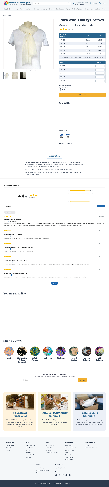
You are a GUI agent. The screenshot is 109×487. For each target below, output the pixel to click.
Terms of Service (56, 483)
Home (4, 15)
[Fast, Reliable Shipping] (89, 402)
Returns (28, 450)
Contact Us (49, 447)
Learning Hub (95, 9)
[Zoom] (28, 44)
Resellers (28, 457)
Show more (54, 283)
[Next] (52, 75)
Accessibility (68, 454)
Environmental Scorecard (52, 452)
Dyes (16, 9)
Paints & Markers (25, 9)
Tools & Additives (77, 9)
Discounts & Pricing (70, 447)
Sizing (66, 452)
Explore (87, 445)
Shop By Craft (8, 9)
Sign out (8, 450)
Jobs (47, 454)
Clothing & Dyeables (40, 9)
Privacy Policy (69, 457)
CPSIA (37, 472)
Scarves (51, 9)
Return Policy (69, 445)
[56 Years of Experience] (20, 402)
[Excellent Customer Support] (54, 402)
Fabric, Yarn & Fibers (63, 9)
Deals (87, 9)
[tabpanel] (54, 248)
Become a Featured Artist (91, 447)
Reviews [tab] (9, 207)
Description (54, 156)
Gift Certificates (69, 450)
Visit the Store (49, 450)
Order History (10, 447)
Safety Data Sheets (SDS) (42, 470)
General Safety (40, 468)
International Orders (31, 454)
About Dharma (50, 445)
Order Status (29, 447)
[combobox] (52, 3)
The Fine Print (69, 459)
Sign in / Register (11, 445)
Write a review (100, 206)
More (104, 9)
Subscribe (82, 380)
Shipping (28, 452)
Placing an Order (30, 445)
